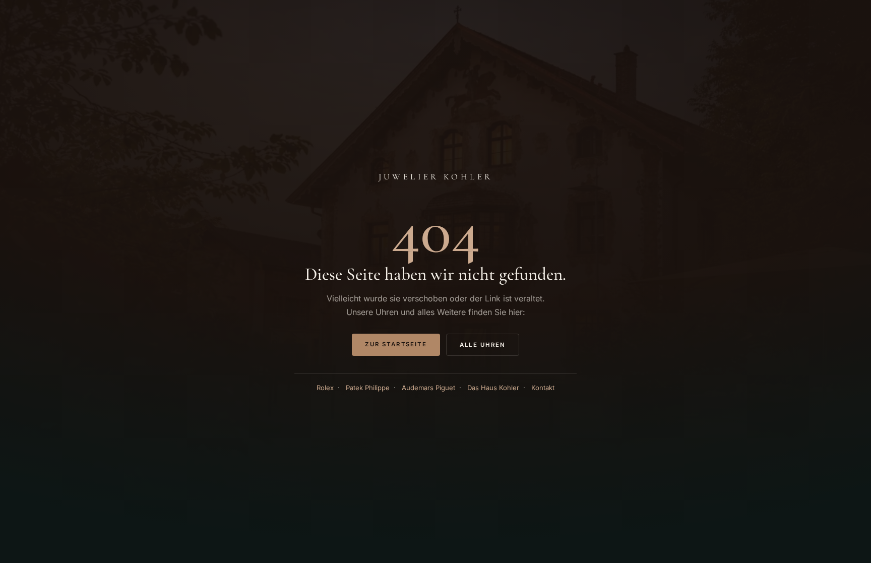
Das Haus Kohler (493, 388)
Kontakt (542, 388)
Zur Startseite (396, 344)
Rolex (325, 388)
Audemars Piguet (428, 388)
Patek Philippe (368, 388)
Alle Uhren (483, 344)
